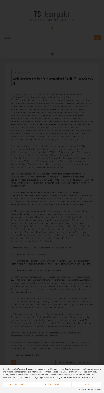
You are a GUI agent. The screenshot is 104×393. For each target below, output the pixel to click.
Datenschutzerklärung (94, 389)
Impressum (82, 389)
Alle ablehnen (17, 384)
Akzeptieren (52, 384)
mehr (86, 384)
